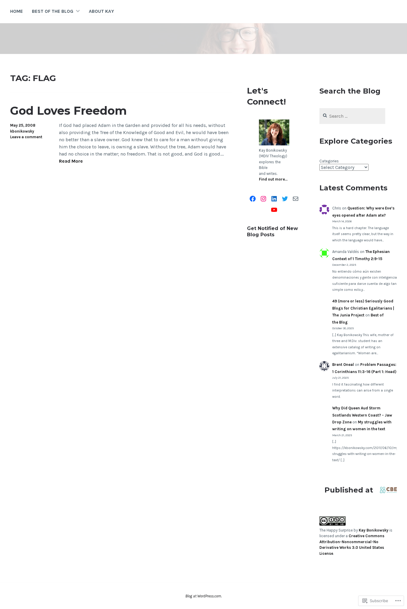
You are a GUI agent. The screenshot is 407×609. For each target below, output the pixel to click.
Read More (71, 161)
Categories (329, 161)
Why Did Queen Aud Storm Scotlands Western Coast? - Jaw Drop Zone (362, 415)
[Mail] (295, 198)
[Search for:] (352, 116)
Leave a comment (26, 137)
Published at (348, 490)
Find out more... (273, 179)
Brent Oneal (343, 364)
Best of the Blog (52, 11)
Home (16, 11)
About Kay (101, 11)
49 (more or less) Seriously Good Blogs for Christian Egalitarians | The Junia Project (363, 308)
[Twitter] (284, 198)
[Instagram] (263, 198)
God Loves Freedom (68, 111)
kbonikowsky (22, 131)
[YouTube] (274, 209)
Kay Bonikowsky (374, 530)
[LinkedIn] (274, 198)
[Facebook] (252, 198)
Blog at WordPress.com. (203, 596)
